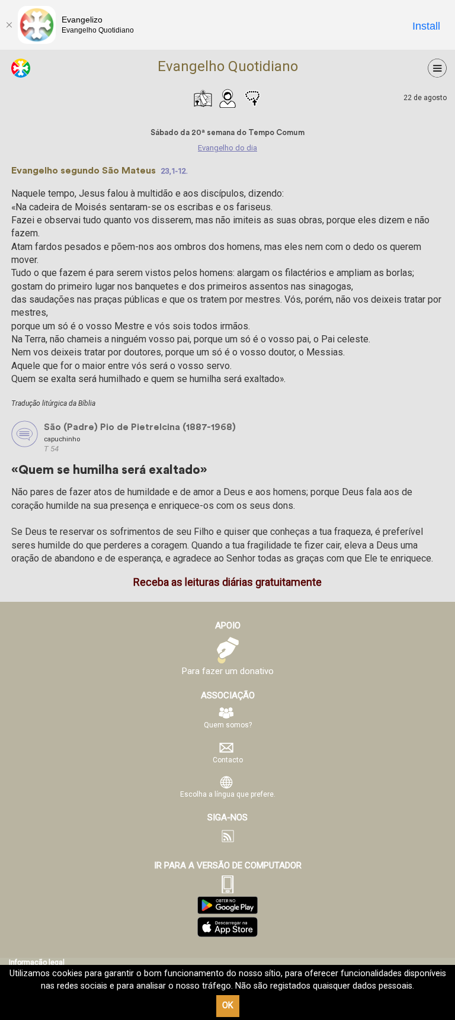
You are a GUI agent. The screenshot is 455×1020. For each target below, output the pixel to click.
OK (227, 1005)
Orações (252, 98)
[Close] (8, 24)
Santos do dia (227, 98)
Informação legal (37, 962)
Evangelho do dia (202, 98)
